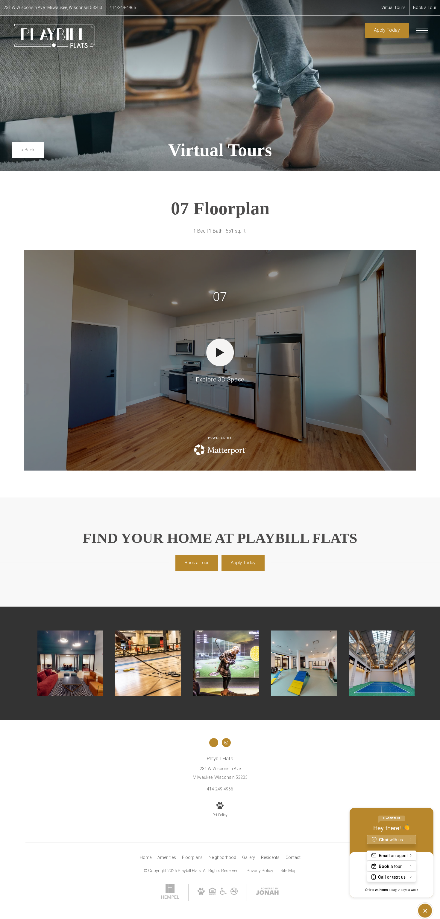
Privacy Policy (260, 870)
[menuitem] (145, 857)
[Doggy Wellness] (304, 663)
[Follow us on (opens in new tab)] (213, 742)
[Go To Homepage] (54, 36)
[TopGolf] (226, 663)
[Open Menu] (422, 30)
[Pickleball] (382, 663)
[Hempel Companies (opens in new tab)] (170, 897)
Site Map (288, 870)
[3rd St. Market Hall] (148, 663)
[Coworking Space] (70, 663)
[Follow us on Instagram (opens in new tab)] (226, 742)
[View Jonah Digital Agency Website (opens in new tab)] (267, 892)
